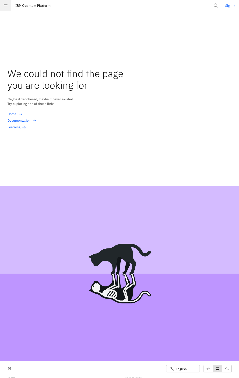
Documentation (19, 120)
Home (12, 114)
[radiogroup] (218, 368)
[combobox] (183, 368)
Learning (13, 127)
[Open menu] (5, 5)
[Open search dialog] (215, 5)
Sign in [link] (230, 5)
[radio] (208, 368)
